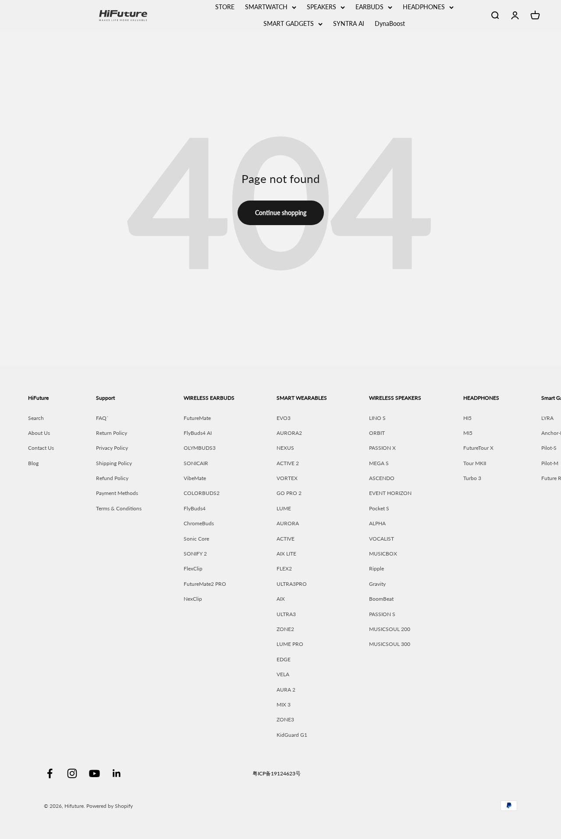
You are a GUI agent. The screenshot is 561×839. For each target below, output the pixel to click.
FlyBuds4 (195, 508)
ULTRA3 (286, 614)
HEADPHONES (424, 7)
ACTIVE (286, 538)
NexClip (193, 598)
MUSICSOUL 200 (389, 629)
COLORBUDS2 (202, 493)
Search (36, 418)
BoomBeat (381, 598)
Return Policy (111, 433)
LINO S (377, 418)
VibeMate (195, 478)
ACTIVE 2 (288, 463)
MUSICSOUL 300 (389, 644)
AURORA (288, 523)
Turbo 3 (472, 478)
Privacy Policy (112, 448)
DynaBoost (390, 23)
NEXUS (285, 448)
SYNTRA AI (348, 23)
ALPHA (377, 523)
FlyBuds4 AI (198, 433)
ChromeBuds (199, 523)
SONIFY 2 (195, 553)
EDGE (284, 659)
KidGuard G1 (292, 734)
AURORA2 (289, 433)
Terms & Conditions (119, 508)
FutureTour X (478, 448)
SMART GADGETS (288, 23)
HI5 (467, 418)
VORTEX (287, 478)
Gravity (377, 584)
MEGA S (379, 463)
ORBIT (377, 433)
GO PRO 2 (289, 493)
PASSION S (382, 614)
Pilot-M (549, 463)
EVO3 (284, 418)
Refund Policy (112, 478)
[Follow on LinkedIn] (117, 773)
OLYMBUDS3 (200, 448)
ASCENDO (381, 478)
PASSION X (382, 448)
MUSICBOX (383, 553)
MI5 (467, 433)
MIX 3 (284, 704)
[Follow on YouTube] (94, 773)
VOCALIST (381, 538)
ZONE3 (285, 719)
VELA (283, 674)
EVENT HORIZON (390, 493)
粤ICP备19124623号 (276, 773)
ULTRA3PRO (292, 584)
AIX (281, 598)
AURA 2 (286, 689)
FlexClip (193, 568)
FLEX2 (284, 568)
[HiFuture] (147, 15)
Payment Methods (117, 493)
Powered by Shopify (109, 806)
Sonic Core (196, 538)
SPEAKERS (321, 7)
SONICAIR (196, 463)
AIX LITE (286, 553)
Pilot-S (549, 448)
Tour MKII (474, 463)
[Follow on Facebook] (50, 773)
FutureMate (197, 418)
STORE (224, 7)
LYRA (547, 418)
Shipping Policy (114, 463)
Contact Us (41, 448)
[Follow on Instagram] (72, 773)
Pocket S (379, 508)
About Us (39, 433)
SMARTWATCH (266, 7)
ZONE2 (285, 629)
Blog (33, 463)
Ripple (376, 568)
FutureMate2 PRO (205, 584)
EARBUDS (369, 7)
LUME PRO (290, 644)
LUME (284, 508)
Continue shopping (280, 212)
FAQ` (102, 418)
